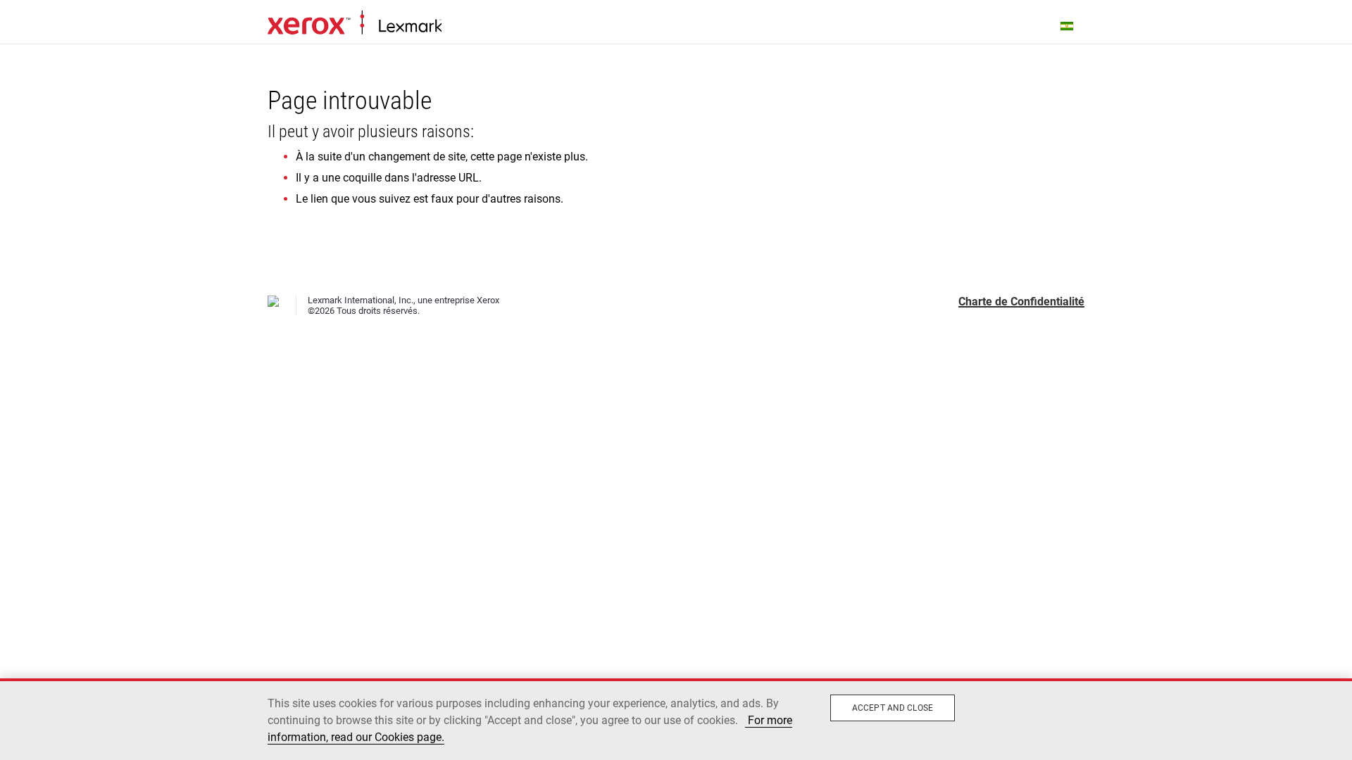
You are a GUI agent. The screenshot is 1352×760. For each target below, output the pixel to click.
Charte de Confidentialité (1021, 301)
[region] (676, 719)
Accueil (355, 23)
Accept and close (892, 708)
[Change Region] (1067, 25)
